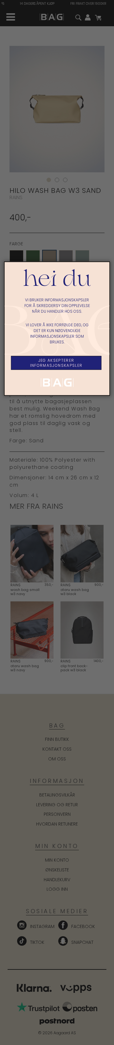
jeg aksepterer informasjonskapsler (56, 362)
